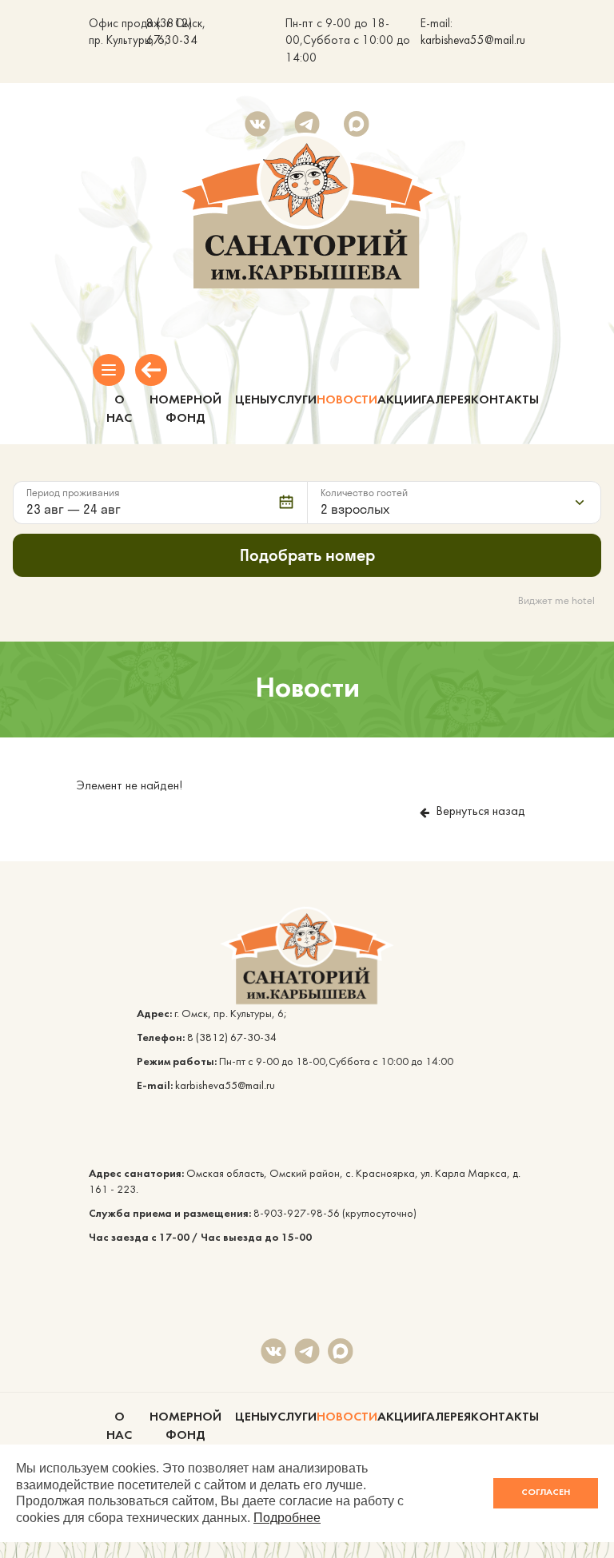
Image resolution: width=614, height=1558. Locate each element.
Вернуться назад (480, 811)
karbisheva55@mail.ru (473, 41)
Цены (252, 400)
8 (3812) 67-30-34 (232, 1038)
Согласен (545, 1492)
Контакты (505, 400)
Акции (399, 400)
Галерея (446, 400)
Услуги (293, 400)
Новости (347, 400)
